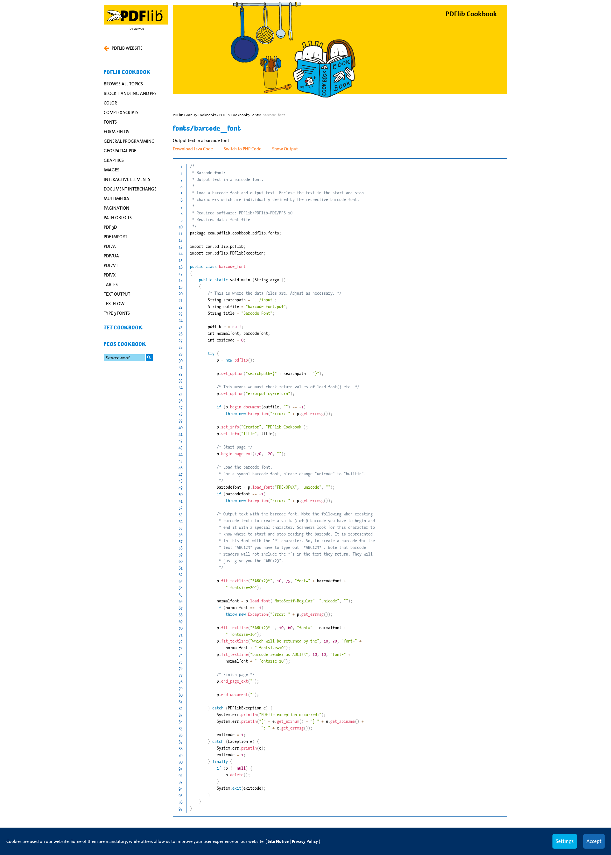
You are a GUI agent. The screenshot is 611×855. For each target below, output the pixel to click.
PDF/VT (111, 265)
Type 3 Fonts (117, 313)
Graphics (114, 160)
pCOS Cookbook (125, 344)
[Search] (149, 357)
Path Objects (118, 217)
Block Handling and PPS (130, 93)
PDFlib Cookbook (127, 72)
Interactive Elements (127, 179)
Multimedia (116, 198)
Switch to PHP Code (242, 148)
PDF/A (110, 246)
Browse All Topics (123, 83)
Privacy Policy (305, 841)
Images (111, 169)
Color (110, 102)
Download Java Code (193, 148)
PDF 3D (110, 227)
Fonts (110, 122)
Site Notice (278, 841)
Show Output (285, 148)
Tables (111, 284)
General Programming (129, 141)
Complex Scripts (121, 112)
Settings (565, 841)
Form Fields (116, 131)
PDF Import (115, 236)
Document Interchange (130, 188)
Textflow (114, 303)
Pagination (116, 208)
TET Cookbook (123, 328)
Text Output (117, 294)
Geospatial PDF (120, 150)
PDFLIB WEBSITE (127, 48)
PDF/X (110, 274)
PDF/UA (111, 255)
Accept (593, 841)
